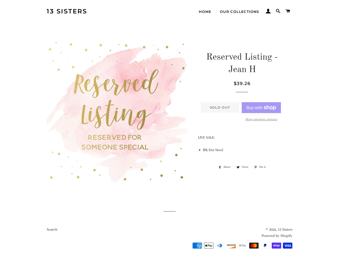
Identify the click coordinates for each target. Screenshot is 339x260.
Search (52, 229)
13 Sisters (67, 11)
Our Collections (239, 11)
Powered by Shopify (277, 235)
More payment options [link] (261, 119)
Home (205, 11)
